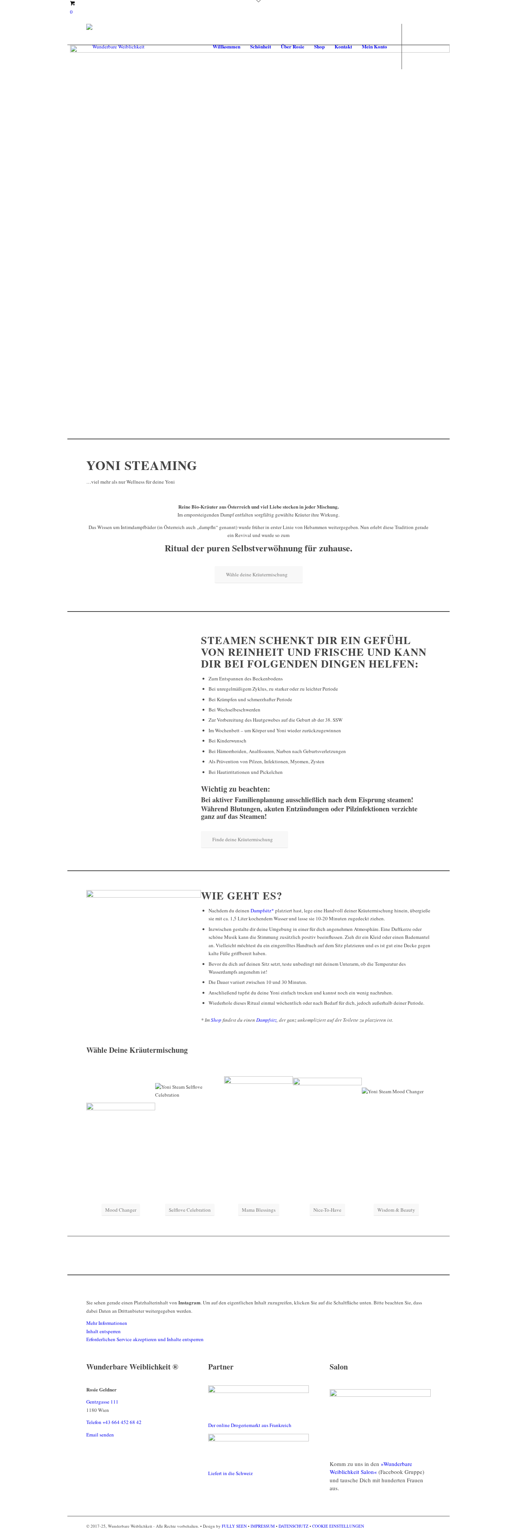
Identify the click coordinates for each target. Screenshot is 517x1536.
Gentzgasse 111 (102, 1401)
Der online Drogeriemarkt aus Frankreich (249, 1425)
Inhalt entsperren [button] (103, 1331)
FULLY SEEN (235, 1526)
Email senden (100, 1434)
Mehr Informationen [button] (106, 1323)
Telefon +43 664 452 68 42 (114, 1422)
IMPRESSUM (263, 1526)
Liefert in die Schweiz (230, 1473)
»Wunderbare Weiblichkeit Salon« (371, 1467)
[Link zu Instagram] (425, 46)
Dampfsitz (266, 1019)
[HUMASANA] (258, 1391)
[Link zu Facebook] (413, 46)
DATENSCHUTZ (293, 1526)
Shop (216, 1019)
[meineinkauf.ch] (258, 1439)
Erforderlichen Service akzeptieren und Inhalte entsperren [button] (145, 1339)
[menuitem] (226, 46)
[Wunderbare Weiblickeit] (115, 46)
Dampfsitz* (262, 910)
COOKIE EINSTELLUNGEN (338, 1526)
